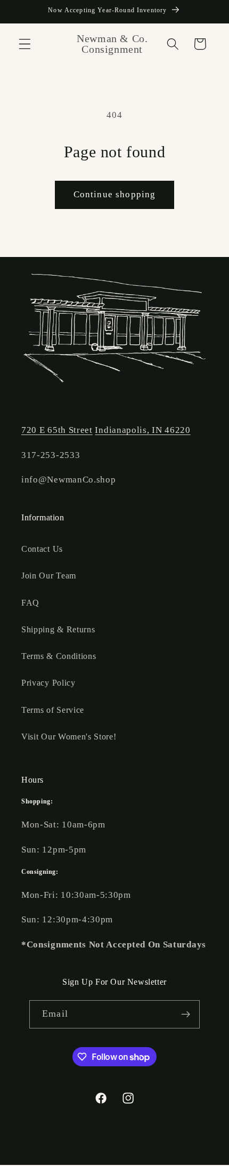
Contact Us (42, 548)
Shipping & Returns (58, 629)
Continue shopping (114, 194)
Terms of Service (52, 709)
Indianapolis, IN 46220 (142, 430)
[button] (24, 44)
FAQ (30, 602)
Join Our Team (48, 575)
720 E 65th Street (57, 430)
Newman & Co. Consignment (94, 1157)
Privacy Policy (48, 682)
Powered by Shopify (177, 1157)
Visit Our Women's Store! (69, 736)
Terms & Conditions (58, 656)
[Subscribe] (185, 1014)
